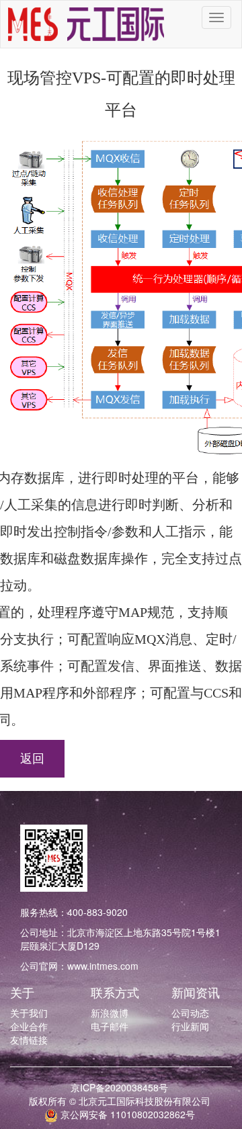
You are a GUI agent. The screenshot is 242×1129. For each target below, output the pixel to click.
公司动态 (190, 1012)
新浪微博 (109, 1012)
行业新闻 (190, 1026)
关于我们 (29, 1012)
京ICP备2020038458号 (119, 1087)
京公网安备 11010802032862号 (126, 1114)
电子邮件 (109, 1026)
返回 (32, 758)
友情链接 (29, 1039)
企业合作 (29, 1026)
